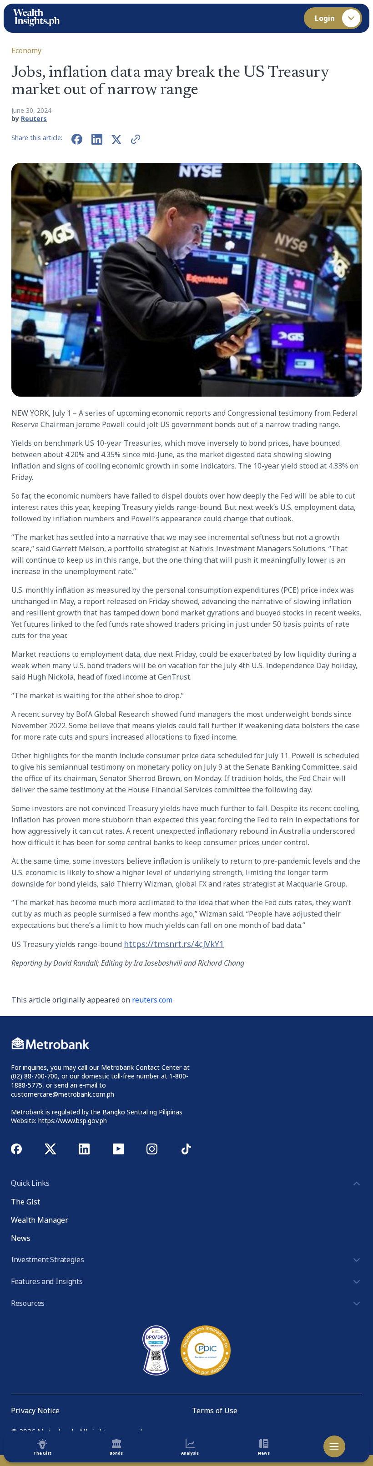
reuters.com (152, 1000)
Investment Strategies (47, 1259)
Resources (28, 1303)
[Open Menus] (334, 1446)
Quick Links (30, 1183)
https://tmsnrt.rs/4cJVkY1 (174, 943)
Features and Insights (46, 1281)
